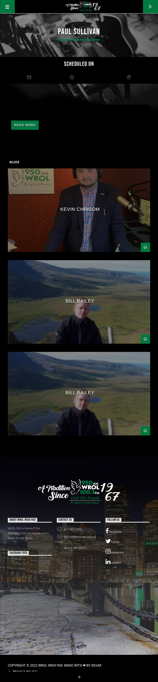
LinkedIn (115, 562)
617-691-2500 (73, 529)
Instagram (117, 552)
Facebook (115, 532)
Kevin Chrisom (80, 209)
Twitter (115, 542)
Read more (25, 125)
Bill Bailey (80, 301)
